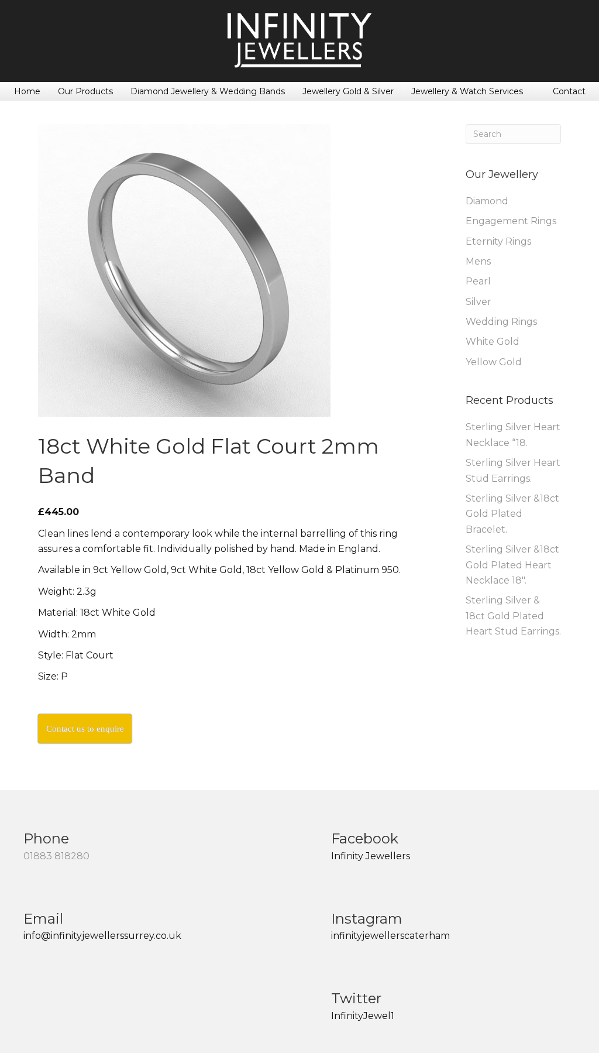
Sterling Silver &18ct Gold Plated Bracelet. (512, 514)
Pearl (478, 281)
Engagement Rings (511, 221)
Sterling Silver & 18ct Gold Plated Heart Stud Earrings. (513, 616)
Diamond (487, 201)
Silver (478, 301)
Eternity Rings (498, 241)
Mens (478, 261)
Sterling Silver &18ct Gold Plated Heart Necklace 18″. (512, 565)
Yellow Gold (494, 362)
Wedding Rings (501, 321)
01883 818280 (56, 856)
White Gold (492, 341)
